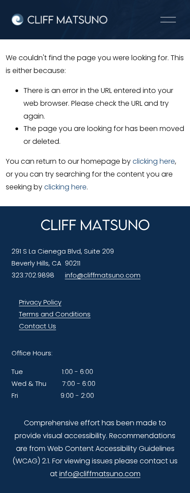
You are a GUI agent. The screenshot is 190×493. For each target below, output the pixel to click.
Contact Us (37, 326)
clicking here (154, 161)
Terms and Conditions (55, 314)
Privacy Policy (40, 302)
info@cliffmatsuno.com (103, 275)
